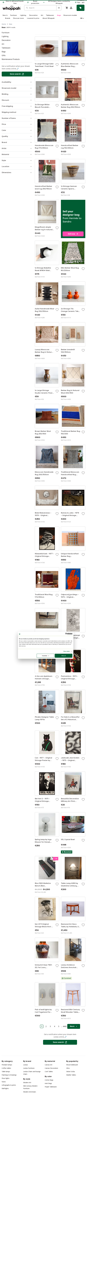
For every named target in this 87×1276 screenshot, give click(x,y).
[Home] (12, 8)
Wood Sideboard (72, 1065)
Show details (66, 651)
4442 (64, 1026)
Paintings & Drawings (9, 1075)
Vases (4, 1082)
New (10, 24)
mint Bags (48, 1083)
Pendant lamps (7, 1065)
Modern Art (27, 1082)
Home (4, 24)
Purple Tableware (51, 1087)
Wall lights (5, 1088)
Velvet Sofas (70, 1071)
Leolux (25, 1065)
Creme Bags (49, 1080)
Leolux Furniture (28, 1068)
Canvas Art (48, 1065)
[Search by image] (58, 7)
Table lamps (6, 1071)
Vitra (67, 1068)
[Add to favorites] (57, 65)
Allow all (63, 655)
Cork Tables (49, 1071)
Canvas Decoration (51, 1068)
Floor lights (5, 1078)
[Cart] (67, 8)
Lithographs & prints (9, 1085)
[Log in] (71, 8)
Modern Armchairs (29, 1092)
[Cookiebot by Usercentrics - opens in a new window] (66, 634)
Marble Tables (71, 1075)
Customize (44, 655)
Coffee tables (6, 1068)
